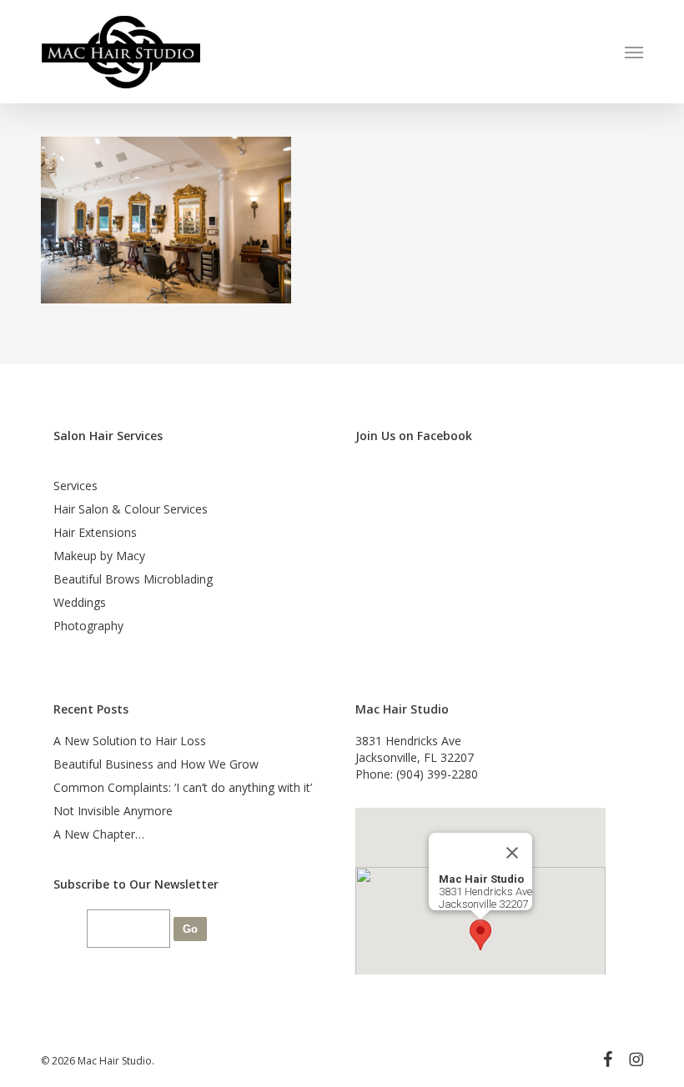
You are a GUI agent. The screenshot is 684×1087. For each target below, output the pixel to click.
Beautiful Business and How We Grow (156, 764)
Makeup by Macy (99, 556)
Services (75, 485)
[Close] (512, 853)
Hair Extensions (95, 532)
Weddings (79, 602)
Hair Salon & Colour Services (130, 509)
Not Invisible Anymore (113, 811)
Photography (88, 626)
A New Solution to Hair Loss (129, 741)
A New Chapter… (98, 834)
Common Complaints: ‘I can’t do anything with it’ (182, 787)
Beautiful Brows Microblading (133, 579)
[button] (634, 51)
